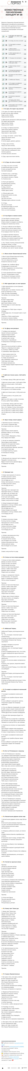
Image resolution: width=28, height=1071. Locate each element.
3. (15, 45)
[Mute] (22, 1068)
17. (15, 105)
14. (15, 92)
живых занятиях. (14, 1056)
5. (15, 53)
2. (16, 40)
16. (16, 101)
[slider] (25, 1067)
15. (14, 97)
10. (15, 75)
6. (15, 58)
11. (14, 79)
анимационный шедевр (16, 1046)
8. (14, 66)
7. (15, 62)
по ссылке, (15, 1058)
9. (15, 71)
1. (15, 36)
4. (14, 49)
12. (15, 84)
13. (15, 88)
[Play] (3, 1068)
